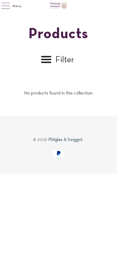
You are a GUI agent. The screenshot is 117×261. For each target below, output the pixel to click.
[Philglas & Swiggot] (58, 5)
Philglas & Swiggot (65, 139)
